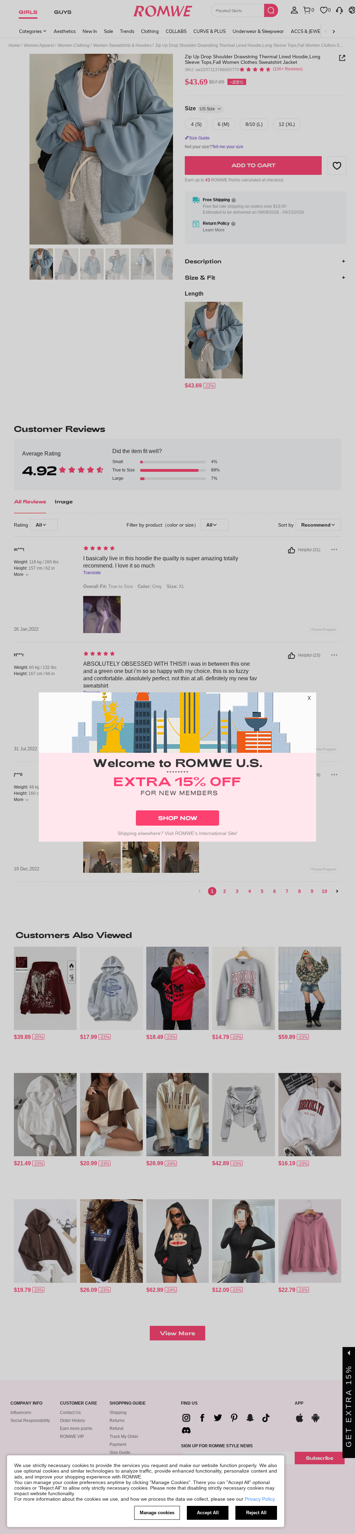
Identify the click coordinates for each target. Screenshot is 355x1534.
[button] (309, 699)
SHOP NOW (177, 818)
